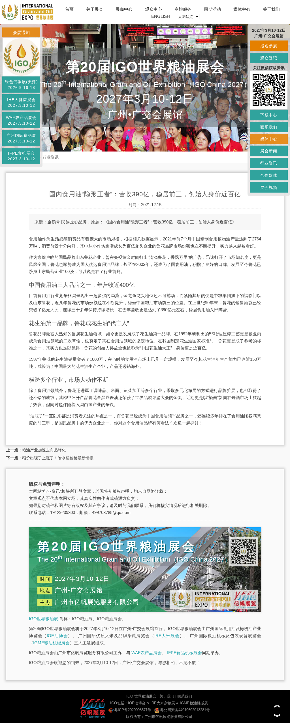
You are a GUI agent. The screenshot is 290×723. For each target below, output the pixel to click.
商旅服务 (182, 9)
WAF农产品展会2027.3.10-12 (21, 120)
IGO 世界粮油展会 (141, 696)
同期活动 (212, 9)
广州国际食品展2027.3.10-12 (21, 138)
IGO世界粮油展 (43, 618)
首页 (69, 9)
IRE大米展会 (167, 635)
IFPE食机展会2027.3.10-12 (21, 156)
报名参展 (268, 46)
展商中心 (124, 9)
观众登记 (268, 58)
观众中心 (153, 9)
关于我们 (271, 9)
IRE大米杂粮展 (162, 703)
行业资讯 (51, 157)
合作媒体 (268, 175)
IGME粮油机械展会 (51, 642)
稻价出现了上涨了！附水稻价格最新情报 (57, 458)
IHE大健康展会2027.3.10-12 (21, 102)
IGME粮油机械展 (194, 703)
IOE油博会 (57, 635)
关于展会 (94, 9)
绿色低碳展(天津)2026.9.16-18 (21, 85)
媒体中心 (241, 9)
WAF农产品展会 (146, 652)
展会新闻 (268, 151)
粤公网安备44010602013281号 (185, 710)
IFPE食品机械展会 (184, 652)
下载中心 (268, 115)
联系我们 (184, 696)
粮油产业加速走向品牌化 (44, 450)
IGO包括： (119, 703)
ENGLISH (160, 16)
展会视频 (268, 187)
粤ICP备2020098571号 (132, 710)
